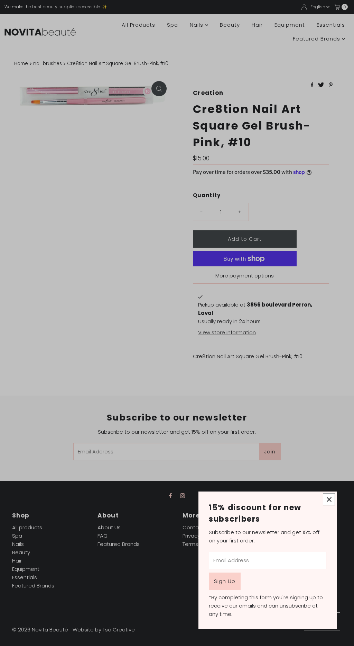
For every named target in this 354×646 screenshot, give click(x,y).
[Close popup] (329, 499)
